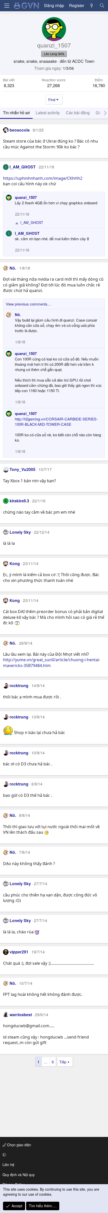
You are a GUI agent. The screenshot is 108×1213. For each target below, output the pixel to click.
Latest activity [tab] (48, 112)
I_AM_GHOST (23, 167)
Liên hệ (8, 1164)
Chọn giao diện (18, 1144)
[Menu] (7, 5)
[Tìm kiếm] (102, 5)
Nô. (13, 268)
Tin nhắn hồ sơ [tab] (16, 112)
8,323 (9, 85)
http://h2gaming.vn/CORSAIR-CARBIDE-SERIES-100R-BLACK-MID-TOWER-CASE (56, 421)
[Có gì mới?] (92, 5)
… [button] (45, 1061)
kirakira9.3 (19, 501)
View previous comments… (28, 304)
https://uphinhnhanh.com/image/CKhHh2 (42, 178)
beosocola (20, 130)
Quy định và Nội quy (19, 1174)
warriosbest (21, 1014)
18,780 (98, 85)
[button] (53, 1155)
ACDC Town (83, 61)
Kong (15, 563)
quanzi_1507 (26, 197)
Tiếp (62, 1061)
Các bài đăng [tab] (78, 112)
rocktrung (19, 685)
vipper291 (19, 952)
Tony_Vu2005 (22, 469)
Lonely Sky (20, 532)
